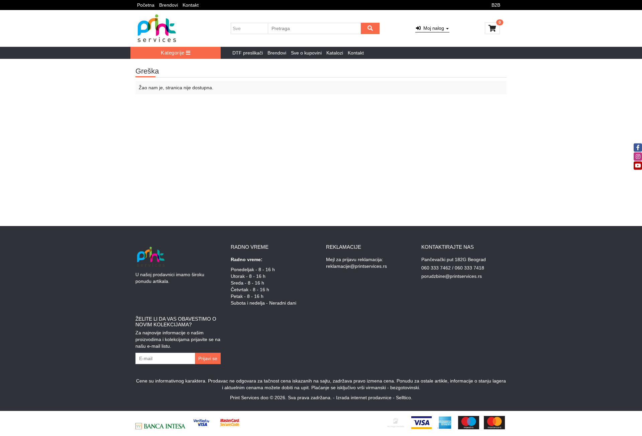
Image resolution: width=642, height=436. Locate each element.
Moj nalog (433, 28)
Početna (145, 5)
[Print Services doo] (157, 28)
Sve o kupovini (306, 53)
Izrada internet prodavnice (364, 397)
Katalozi (334, 53)
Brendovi (168, 5)
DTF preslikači (247, 53)
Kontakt (191, 5)
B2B (496, 5)
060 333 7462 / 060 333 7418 (452, 267)
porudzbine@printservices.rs (451, 276)
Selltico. (404, 397)
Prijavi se (207, 358)
